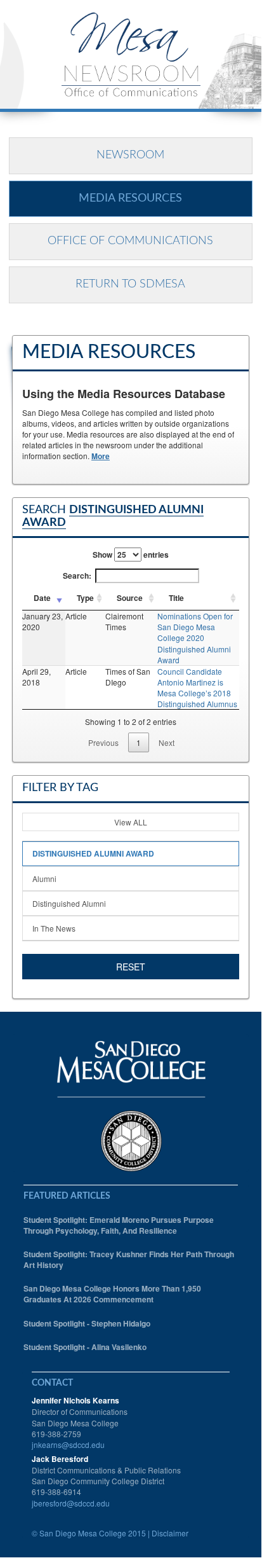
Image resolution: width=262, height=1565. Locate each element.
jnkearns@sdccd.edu (68, 1444)
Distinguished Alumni (69, 903)
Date (42, 597)
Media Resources (130, 198)
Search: (77, 575)
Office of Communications (130, 241)
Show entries (131, 554)
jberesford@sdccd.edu (71, 1503)
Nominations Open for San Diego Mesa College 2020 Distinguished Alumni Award (195, 637)
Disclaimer (170, 1532)
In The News (53, 928)
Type (85, 597)
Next (166, 742)
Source (130, 597)
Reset (130, 966)
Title (176, 597)
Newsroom (130, 155)
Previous (103, 742)
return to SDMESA (130, 284)
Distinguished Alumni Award (93, 853)
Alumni (44, 878)
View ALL (130, 822)
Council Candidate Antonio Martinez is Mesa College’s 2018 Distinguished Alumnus (197, 687)
